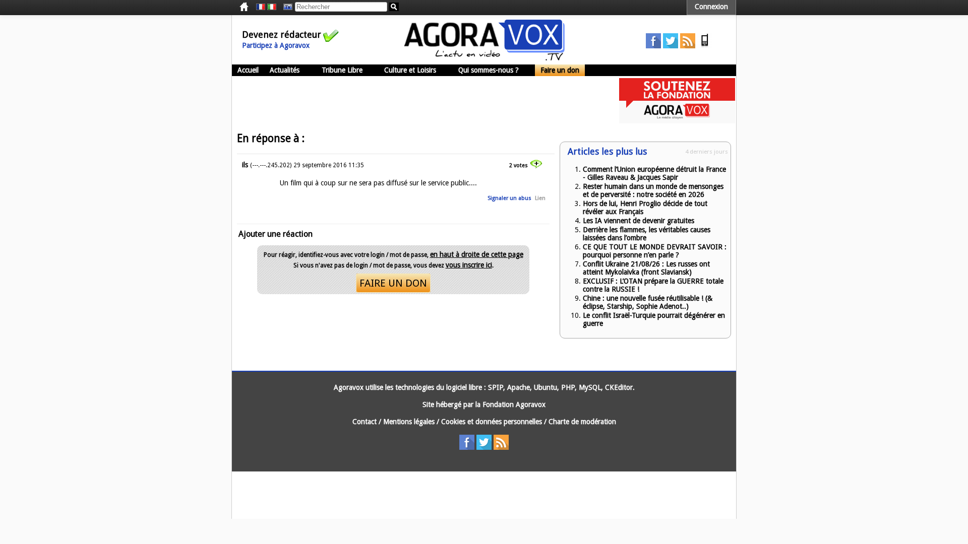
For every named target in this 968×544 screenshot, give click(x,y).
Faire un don (559, 70)
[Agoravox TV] (285, 7)
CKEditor (619, 387)
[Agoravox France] (260, 7)
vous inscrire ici (469, 265)
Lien (540, 198)
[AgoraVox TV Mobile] (704, 46)
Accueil (248, 70)
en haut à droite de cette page (476, 254)
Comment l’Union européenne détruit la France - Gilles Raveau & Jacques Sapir (654, 173)
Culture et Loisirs (410, 70)
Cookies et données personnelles (491, 422)
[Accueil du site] (484, 58)
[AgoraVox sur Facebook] (653, 46)
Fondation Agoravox (514, 404)
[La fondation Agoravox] (677, 121)
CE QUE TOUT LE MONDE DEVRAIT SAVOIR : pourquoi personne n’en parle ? (655, 251)
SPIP (495, 387)
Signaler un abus (509, 198)
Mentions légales (409, 422)
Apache (518, 387)
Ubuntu (545, 387)
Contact (364, 422)
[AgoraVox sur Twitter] (670, 46)
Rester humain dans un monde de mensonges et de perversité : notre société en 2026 (653, 190)
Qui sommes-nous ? (488, 70)
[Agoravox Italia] (271, 7)
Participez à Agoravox (276, 45)
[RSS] (687, 46)
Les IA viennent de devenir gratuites (638, 221)
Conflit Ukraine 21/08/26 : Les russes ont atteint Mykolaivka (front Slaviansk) (646, 268)
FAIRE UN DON (393, 283)
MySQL (590, 387)
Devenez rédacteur (281, 34)
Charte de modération (582, 422)
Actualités (284, 70)
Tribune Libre (342, 70)
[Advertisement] (415, 100)
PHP (568, 387)
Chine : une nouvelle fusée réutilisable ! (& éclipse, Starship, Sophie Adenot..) (647, 302)
